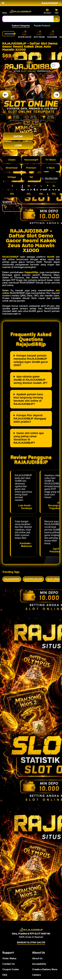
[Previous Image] (5, 95)
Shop (4, 13)
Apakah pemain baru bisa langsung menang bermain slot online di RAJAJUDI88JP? (28, 399)
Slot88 (50, 256)
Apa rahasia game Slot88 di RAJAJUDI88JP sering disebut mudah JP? (30, 379)
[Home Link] (20, 11)
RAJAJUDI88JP (10, 256)
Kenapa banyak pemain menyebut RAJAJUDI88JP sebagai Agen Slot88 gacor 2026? (31, 360)
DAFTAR (18, 136)
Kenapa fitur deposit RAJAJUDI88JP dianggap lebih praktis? (30, 418)
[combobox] (28, 19)
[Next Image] (56, 95)
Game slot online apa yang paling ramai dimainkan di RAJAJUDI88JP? (29, 438)
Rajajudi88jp (31, 272)
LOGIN (18, 145)
